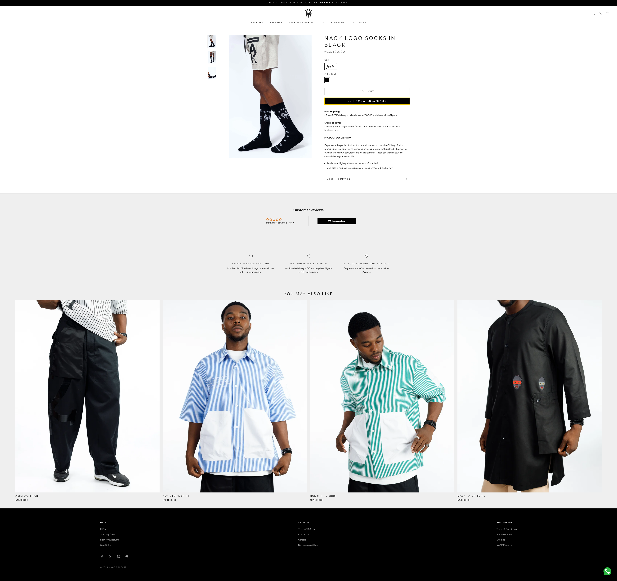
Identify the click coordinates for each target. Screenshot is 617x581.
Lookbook (338, 22)
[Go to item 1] (211, 41)
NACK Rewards (504, 545)
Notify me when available (367, 101)
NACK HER (276, 22)
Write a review (336, 221)
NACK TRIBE (358, 22)
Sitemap (500, 539)
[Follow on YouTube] (127, 556)
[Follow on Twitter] (110, 556)
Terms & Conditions (506, 529)
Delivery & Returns (109, 539)
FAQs (103, 529)
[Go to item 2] (211, 57)
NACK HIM (257, 22)
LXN (322, 22)
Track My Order (108, 534)
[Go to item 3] (211, 73)
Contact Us (303, 534)
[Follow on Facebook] (101, 556)
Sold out (367, 91)
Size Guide (105, 545)
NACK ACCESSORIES (301, 22)
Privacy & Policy (504, 534)
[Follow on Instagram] (118, 556)
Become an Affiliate (308, 545)
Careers (302, 539)
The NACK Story (306, 529)
